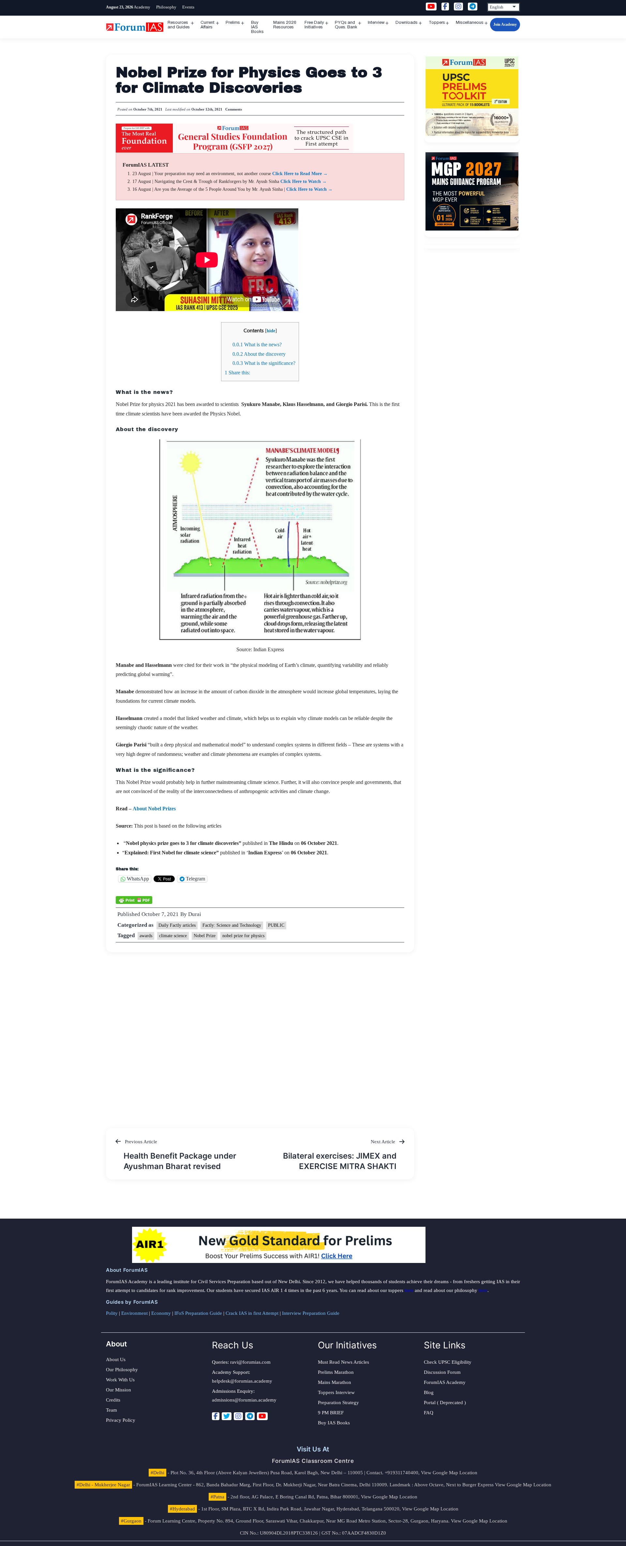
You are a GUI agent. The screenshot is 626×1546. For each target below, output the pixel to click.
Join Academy (505, 24)
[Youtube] (262, 1416)
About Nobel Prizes (155, 808)
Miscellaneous (470, 22)
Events (188, 7)
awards (146, 935)
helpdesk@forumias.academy (242, 1381)
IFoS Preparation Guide (198, 1313)
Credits (113, 1400)
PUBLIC (276, 925)
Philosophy (166, 7)
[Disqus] (260, 1033)
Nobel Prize (205, 935)
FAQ (428, 1412)
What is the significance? (263, 363)
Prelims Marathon (336, 1372)
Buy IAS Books (257, 27)
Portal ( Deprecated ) (445, 1402)
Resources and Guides (179, 24)
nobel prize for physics (243, 935)
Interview (376, 22)
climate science (173, 935)
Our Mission (118, 1389)
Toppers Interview (336, 1392)
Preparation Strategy (338, 1402)
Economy (161, 1313)
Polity (112, 1313)
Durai (194, 914)
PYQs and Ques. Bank (346, 24)
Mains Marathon (334, 1382)
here (409, 1290)
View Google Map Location (449, 1472)
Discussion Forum (442, 1372)
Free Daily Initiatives (314, 24)
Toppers (437, 22)
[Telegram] (250, 1416)
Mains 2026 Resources (284, 24)
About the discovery (259, 354)
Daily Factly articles (177, 925)
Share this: (237, 372)
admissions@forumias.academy (244, 1400)
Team (111, 1410)
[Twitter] (226, 1416)
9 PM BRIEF (331, 1412)
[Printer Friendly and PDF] (134, 899)
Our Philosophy (122, 1369)
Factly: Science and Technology (231, 925)
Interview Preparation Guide (310, 1313)
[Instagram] (238, 1416)
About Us (116, 1359)
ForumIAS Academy (445, 1382)
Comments (233, 109)
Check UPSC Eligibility (447, 1362)
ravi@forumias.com (250, 1362)
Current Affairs (208, 24)
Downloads (406, 22)
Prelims (233, 22)
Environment (134, 1313)
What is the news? (257, 344)
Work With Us (120, 1379)
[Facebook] (215, 1416)
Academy (142, 7)
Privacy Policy (120, 1420)
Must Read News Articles (343, 1362)
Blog (429, 1392)
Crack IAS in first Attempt (252, 1313)
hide (271, 330)
